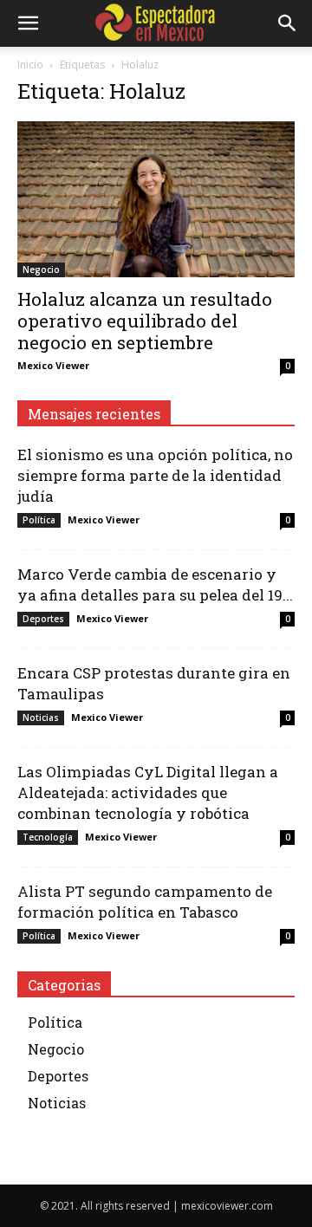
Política (39, 520)
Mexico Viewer (53, 365)
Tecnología (48, 837)
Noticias (41, 717)
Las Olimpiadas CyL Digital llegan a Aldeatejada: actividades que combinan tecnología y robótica (147, 792)
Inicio (30, 64)
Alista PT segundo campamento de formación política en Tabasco (144, 901)
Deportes (43, 619)
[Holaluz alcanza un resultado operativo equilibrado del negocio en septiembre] (156, 199)
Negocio (41, 269)
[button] (27, 23)
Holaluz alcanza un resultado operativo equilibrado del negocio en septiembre (144, 320)
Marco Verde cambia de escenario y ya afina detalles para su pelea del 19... (155, 584)
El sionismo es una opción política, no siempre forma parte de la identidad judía (155, 475)
